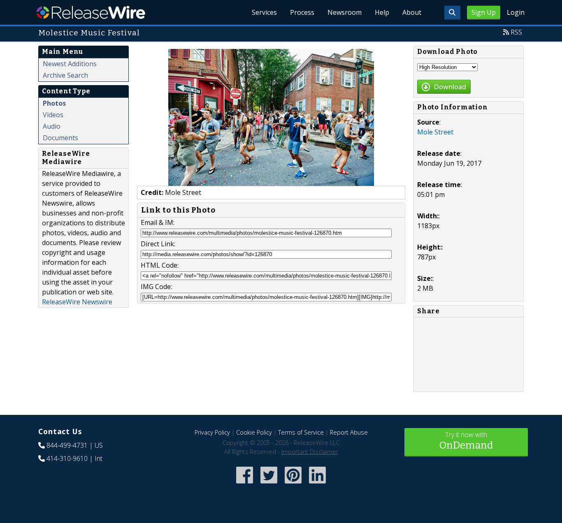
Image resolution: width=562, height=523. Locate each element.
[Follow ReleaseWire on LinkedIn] (317, 484)
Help (382, 12)
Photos (54, 103)
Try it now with (466, 440)
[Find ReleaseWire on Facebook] (244, 484)
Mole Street (435, 132)
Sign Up (483, 12)
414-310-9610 (67, 458)
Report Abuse (349, 432)
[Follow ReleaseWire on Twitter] (269, 484)
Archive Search (65, 75)
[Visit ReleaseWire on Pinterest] (293, 484)
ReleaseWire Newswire (77, 301)
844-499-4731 (67, 445)
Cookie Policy (254, 432)
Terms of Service (301, 432)
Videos (53, 114)
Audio (51, 126)
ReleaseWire (90, 12)
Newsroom (344, 12)
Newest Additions (70, 63)
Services (264, 12)
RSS (516, 32)
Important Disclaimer (309, 452)
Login (516, 12)
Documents (60, 137)
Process (302, 12)
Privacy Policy (212, 432)
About (411, 12)
